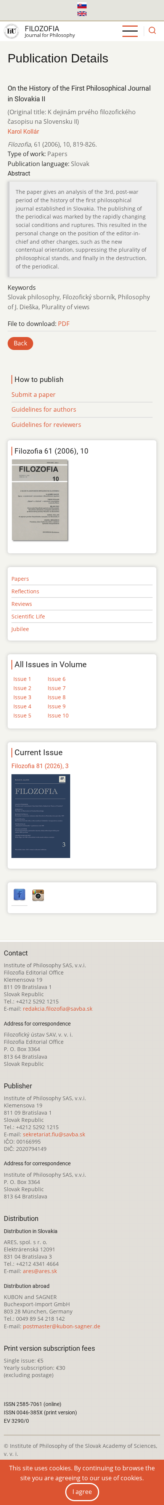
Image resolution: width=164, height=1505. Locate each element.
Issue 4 (22, 706)
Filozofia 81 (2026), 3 (40, 766)
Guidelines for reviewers (46, 424)
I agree (82, 1491)
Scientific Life (28, 616)
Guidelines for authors (43, 409)
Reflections (25, 591)
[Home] (11, 31)
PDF (63, 324)
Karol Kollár (23, 131)
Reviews (21, 603)
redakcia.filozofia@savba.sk (57, 1008)
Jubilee (20, 629)
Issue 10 (58, 715)
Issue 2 (22, 688)
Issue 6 (57, 678)
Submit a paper (33, 394)
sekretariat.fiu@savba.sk (54, 1134)
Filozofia (42, 28)
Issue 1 (22, 678)
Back (20, 343)
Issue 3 (22, 697)
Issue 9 (57, 706)
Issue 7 (57, 688)
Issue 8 (57, 697)
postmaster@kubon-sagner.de (61, 1326)
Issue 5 (22, 715)
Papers (20, 578)
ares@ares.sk (40, 1271)
